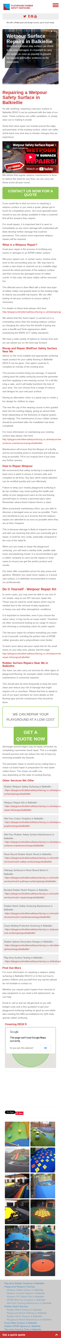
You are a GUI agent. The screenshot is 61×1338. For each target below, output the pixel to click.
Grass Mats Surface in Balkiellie (20, 1323)
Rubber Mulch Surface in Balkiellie (24, 1309)
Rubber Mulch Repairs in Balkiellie (24, 1316)
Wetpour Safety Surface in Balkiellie (25, 1290)
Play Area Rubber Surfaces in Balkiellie (24, 1283)
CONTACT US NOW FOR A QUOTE (30, 193)
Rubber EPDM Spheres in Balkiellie (22, 1326)
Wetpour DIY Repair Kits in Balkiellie (25, 1296)
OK (45, 1048)
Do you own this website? (22, 1048)
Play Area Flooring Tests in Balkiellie (22, 1329)
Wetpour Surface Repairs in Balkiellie (26, 1293)
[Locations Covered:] (4, 5)
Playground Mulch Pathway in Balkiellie (27, 1313)
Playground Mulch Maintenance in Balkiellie (29, 1319)
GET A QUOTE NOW (30, 735)
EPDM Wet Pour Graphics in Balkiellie (26, 1299)
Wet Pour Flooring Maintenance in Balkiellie (29, 1303)
